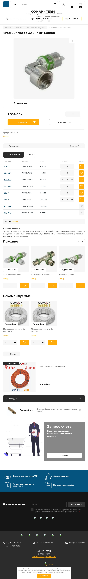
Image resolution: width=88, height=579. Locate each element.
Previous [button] (78, 241)
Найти (55, 4)
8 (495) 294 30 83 (44, 19)
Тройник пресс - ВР (66, 275)
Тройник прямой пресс (12, 275)
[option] (44, 68)
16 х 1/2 (7, 166)
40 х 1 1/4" (8, 206)
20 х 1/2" (7, 173)
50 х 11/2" (7, 213)
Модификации (13, 155)
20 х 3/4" (7, 180)
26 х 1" (6, 193)
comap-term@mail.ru (77, 543)
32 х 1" (6, 200)
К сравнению (71, 40)
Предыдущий (14, 146)
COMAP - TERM (43, 11)
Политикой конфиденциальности (66, 512)
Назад (13, 354)
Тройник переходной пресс (42, 275)
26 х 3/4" (7, 186)
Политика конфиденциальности (44, 557)
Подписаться (76, 504)
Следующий (74, 146)
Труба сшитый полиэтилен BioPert (52, 366)
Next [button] (82, 241)
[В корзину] (79, 410)
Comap (6, 136)
